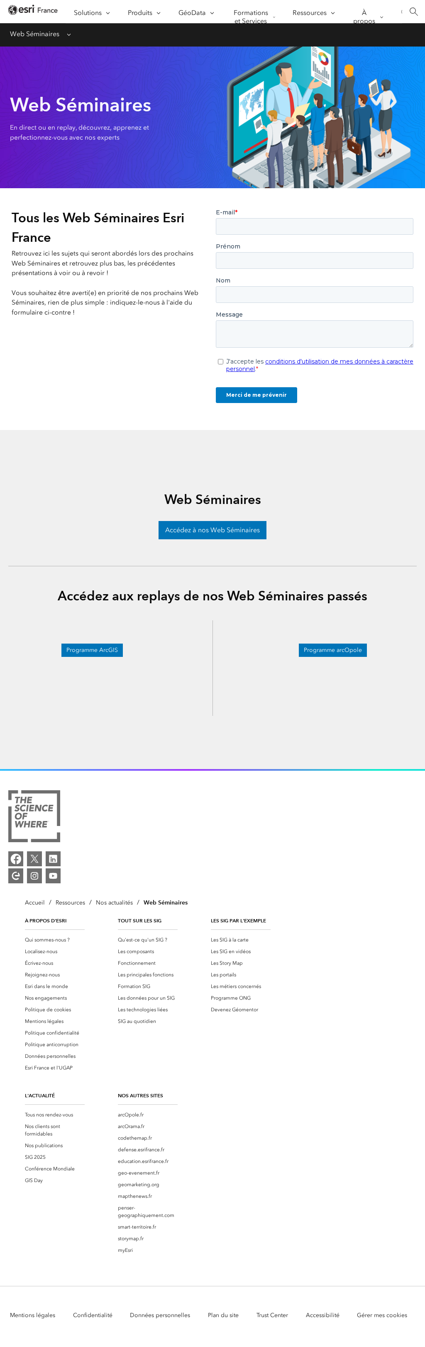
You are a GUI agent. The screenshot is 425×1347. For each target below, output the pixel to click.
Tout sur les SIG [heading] (139, 920)
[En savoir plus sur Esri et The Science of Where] (34, 817)
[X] (34, 858)
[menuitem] (55, 940)
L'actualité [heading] (40, 1095)
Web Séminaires (34, 34)
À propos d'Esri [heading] (45, 920)
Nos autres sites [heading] (140, 1095)
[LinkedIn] (53, 858)
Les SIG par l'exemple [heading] (238, 920)
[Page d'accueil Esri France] (33, 12)
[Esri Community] (15, 875)
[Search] (413, 11)
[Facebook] (15, 858)
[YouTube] (53, 875)
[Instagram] (34, 875)
